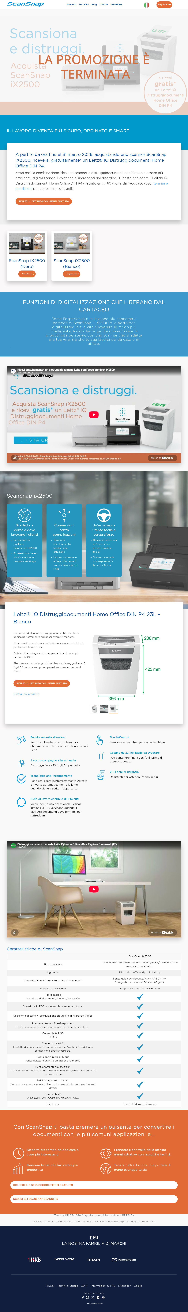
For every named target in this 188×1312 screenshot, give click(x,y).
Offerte (104, 5)
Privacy (50, 1286)
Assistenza (116, 5)
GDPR (84, 1286)
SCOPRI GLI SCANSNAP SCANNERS (35, 1199)
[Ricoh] (94, 1260)
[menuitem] (71, 4)
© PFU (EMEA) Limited (94, 1303)
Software (84, 5)
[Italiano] (146, 5)
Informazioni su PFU (103, 1286)
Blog (94, 5)
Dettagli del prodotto (26, 694)
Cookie (138, 1286)
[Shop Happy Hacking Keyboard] (34, 1260)
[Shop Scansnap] (64, 1259)
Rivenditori (124, 1286)
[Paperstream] (124, 1260)
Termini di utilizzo (67, 1286)
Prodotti (71, 5)
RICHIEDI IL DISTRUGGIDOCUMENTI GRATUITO (44, 201)
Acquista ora (164, 5)
